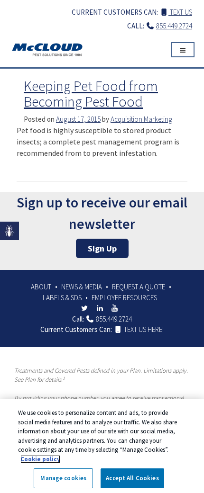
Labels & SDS (62, 297)
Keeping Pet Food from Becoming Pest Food (91, 93)
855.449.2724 (174, 25)
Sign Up (102, 248)
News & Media (81, 286)
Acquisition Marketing (141, 119)
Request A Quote (138, 286)
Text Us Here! (143, 329)
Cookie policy (40, 459)
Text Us (180, 12)
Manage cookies (63, 478)
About (41, 286)
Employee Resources (124, 297)
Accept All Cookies (132, 478)
